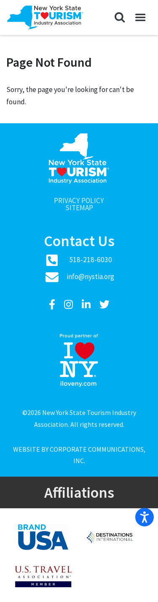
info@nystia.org (90, 276)
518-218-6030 (90, 259)
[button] (120, 18)
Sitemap (79, 208)
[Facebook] (53, 304)
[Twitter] (104, 304)
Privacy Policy (79, 200)
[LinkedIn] (87, 304)
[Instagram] (69, 304)
